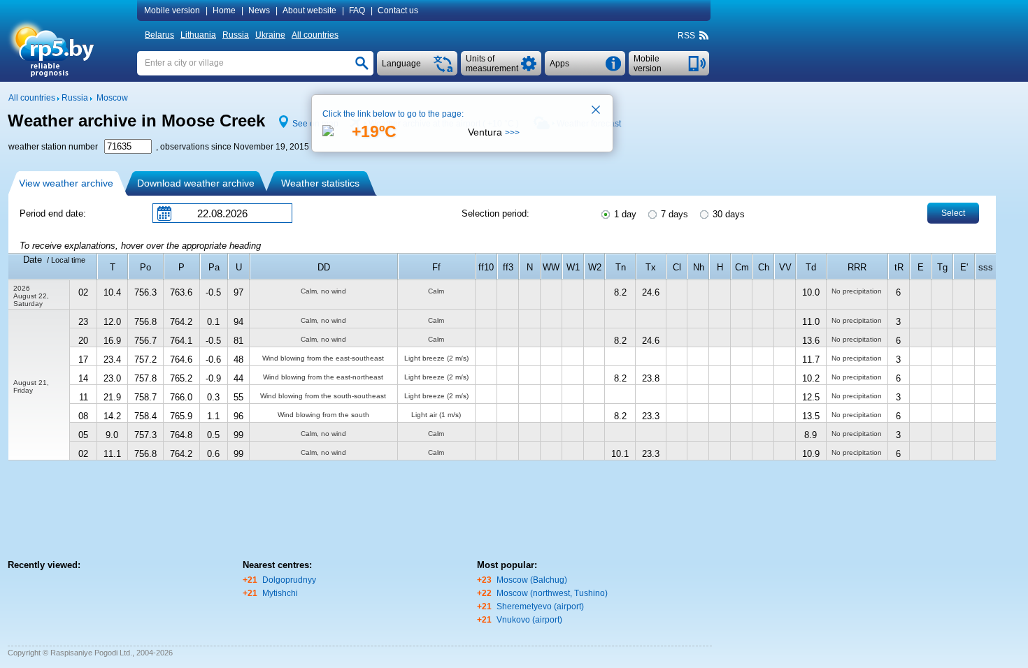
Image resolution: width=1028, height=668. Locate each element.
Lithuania (198, 35)
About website (309, 10)
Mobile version (172, 10)
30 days (727, 214)
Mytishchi (280, 593)
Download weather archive (196, 183)
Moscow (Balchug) (532, 580)
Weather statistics (320, 183)
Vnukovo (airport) (529, 620)
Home (224, 10)
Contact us (398, 10)
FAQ (357, 10)
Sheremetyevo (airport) (540, 606)
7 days (673, 214)
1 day (623, 214)
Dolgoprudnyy (289, 580)
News (259, 10)
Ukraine (270, 35)
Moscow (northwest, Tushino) (552, 593)
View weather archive (66, 183)
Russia (235, 35)
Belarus (159, 35)
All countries (315, 35)
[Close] (596, 111)
